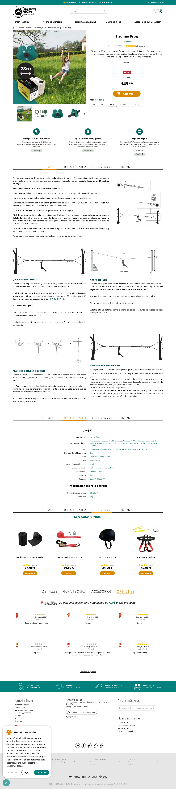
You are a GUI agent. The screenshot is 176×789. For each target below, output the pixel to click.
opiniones (140, 46)
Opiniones (125, 167)
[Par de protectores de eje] (30, 539)
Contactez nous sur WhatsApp (83, 712)
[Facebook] (83, 745)
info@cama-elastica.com (77, 706)
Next (84, 114)
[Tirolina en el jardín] (49, 67)
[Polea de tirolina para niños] (74, 113)
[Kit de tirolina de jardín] (41, 113)
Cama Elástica (22, 22)
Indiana (123, 104)
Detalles (49, 167)
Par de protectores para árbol (30, 557)
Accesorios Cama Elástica (148, 22)
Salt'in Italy (124, 728)
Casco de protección (107, 557)
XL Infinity (136, 104)
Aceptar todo (41, 772)
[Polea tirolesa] (57, 113)
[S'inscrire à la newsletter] (153, 708)
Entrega (18, 715)
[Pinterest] (95, 745)
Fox (102, 104)
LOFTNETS (124, 723)
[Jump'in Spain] (30, 12)
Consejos (18, 721)
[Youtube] (101, 745)
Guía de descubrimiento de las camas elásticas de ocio (144, 763)
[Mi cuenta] (154, 11)
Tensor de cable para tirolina (68, 557)
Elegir (25, 772)
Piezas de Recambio (52, 22)
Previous (14, 114)
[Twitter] (89, 745)
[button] (6, 782)
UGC (16, 718)
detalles (35, 150)
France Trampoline (127, 731)
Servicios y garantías (23, 713)
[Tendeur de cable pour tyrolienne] (68, 539)
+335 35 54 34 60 (157, 2)
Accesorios (101, 167)
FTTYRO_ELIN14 (56, 299)
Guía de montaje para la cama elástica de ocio (68, 762)
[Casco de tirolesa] (107, 539)
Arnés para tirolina (146, 557)
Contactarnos (20, 707)
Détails (126, 62)
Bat (93, 104)
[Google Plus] (77, 745)
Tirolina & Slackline (85, 22)
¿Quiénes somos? (21, 705)
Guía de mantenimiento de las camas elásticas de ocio (106, 763)
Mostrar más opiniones (88, 672)
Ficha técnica (74, 167)
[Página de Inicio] (14, 27)
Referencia (111, 46)
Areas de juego (113, 22)
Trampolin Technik (127, 725)
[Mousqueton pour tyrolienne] (146, 539)
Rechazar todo (12, 772)
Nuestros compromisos (24, 710)
